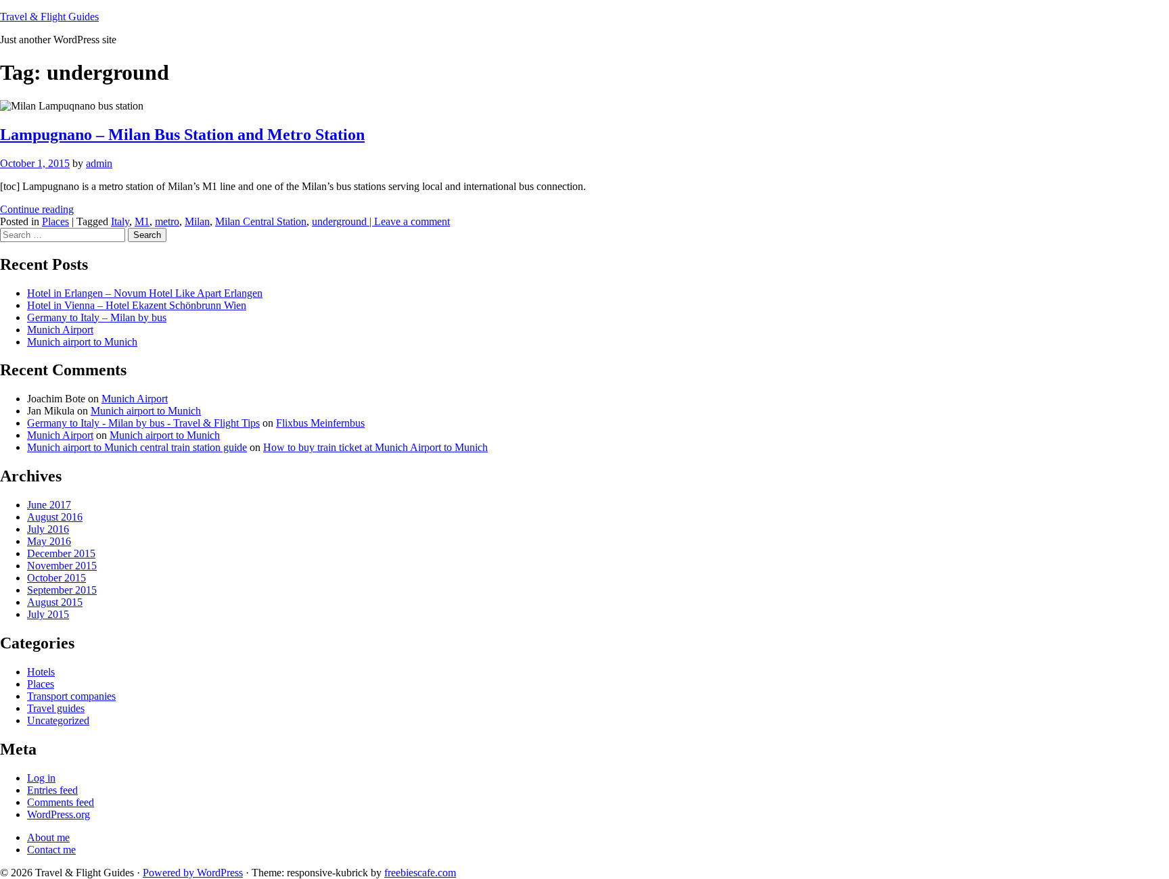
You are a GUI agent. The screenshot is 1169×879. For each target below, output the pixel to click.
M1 (142, 221)
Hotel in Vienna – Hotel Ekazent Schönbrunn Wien (136, 305)
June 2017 (49, 504)
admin (99, 163)
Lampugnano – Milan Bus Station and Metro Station (182, 134)
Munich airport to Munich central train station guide (137, 447)
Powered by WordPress (193, 872)
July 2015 (48, 614)
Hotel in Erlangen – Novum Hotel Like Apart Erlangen (144, 293)
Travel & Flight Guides (49, 16)
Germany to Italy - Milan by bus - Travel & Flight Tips (143, 423)
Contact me (51, 849)
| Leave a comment (408, 221)
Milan (197, 221)
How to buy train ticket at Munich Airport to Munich (375, 447)
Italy (120, 221)
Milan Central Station (260, 221)
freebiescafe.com (420, 872)
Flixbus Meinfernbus (320, 423)
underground (339, 221)
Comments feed (60, 802)
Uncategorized (58, 720)
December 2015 (61, 553)
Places (55, 221)
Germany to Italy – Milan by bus (96, 317)
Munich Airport (60, 329)
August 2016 (55, 517)
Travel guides (56, 708)
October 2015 (56, 578)
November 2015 (62, 565)
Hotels (41, 672)
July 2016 (48, 529)
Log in (41, 778)
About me (48, 837)
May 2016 (49, 541)
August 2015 (55, 602)
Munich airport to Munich (82, 342)
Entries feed (52, 790)
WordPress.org (58, 814)
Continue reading (37, 209)
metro (167, 221)
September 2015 (62, 590)
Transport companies (71, 696)
